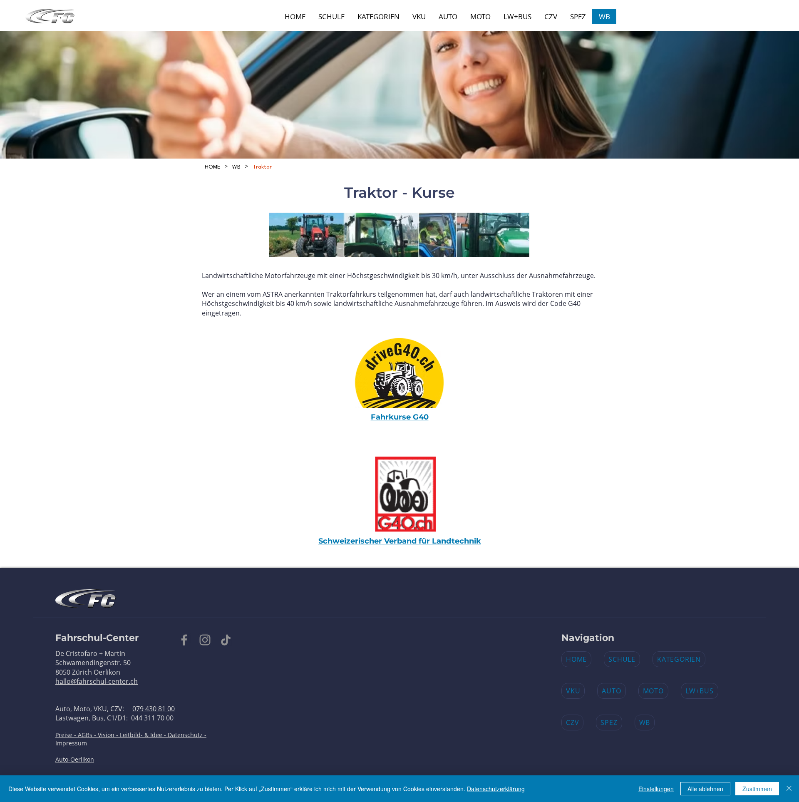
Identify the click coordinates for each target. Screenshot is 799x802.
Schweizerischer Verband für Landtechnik (399, 541)
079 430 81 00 (153, 708)
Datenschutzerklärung (496, 789)
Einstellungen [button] (656, 789)
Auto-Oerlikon (74, 759)
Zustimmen (757, 789)
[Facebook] (184, 640)
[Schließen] (789, 788)
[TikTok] (225, 640)
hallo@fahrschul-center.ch (96, 681)
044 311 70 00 (152, 718)
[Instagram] (205, 640)
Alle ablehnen (705, 789)
